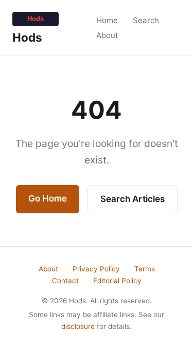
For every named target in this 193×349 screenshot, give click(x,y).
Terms (144, 269)
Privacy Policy (96, 269)
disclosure (78, 326)
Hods (27, 37)
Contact (65, 281)
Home (107, 20)
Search (146, 20)
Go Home (47, 198)
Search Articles (132, 199)
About (107, 35)
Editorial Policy (117, 281)
